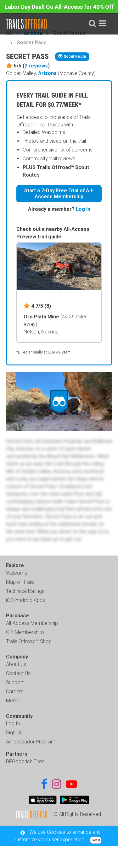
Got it (96, 840)
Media (13, 701)
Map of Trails (20, 582)
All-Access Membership (32, 623)
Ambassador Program (30, 742)
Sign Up (14, 733)
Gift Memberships (25, 632)
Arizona (47, 73)
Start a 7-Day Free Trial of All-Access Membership (59, 194)
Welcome (16, 573)
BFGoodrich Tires (25, 761)
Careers (14, 691)
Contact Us (18, 673)
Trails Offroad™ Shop (29, 641)
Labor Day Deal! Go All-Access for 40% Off (59, 6)
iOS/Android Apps (25, 600)
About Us (16, 664)
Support (15, 682)
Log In (83, 209)
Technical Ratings (25, 591)
